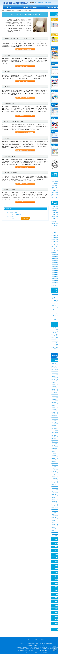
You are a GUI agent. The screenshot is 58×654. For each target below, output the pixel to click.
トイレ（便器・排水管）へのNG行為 (13, 214)
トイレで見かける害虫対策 (22, 183)
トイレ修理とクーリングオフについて (25, 150)
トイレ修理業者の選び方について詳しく (25, 115)
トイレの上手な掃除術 (21, 201)
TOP (54, 648)
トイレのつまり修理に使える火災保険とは (26, 132)
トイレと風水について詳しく (23, 66)
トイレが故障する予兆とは (22, 167)
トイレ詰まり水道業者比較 (34, 639)
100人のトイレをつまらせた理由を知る (25, 49)
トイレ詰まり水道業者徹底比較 (11, 212)
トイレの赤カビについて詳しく (23, 97)
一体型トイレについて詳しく (23, 81)
